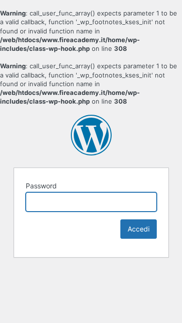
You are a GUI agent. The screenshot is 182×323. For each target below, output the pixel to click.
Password (41, 186)
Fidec (91, 135)
